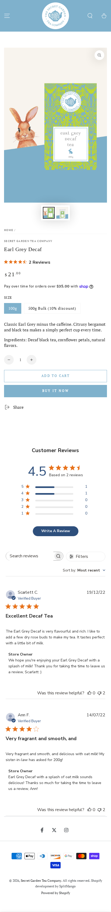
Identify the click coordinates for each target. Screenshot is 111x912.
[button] (90, 15)
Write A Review (55, 530)
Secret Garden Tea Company (28, 241)
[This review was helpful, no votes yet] (89, 693)
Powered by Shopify (55, 893)
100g (12, 308)
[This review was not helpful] (99, 693)
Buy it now (55, 391)
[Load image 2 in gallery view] (62, 213)
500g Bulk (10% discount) (52, 308)
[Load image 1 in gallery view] (49, 213)
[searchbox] (29, 556)
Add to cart (55, 376)
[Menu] (7, 15)
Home (8, 230)
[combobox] (84, 570)
